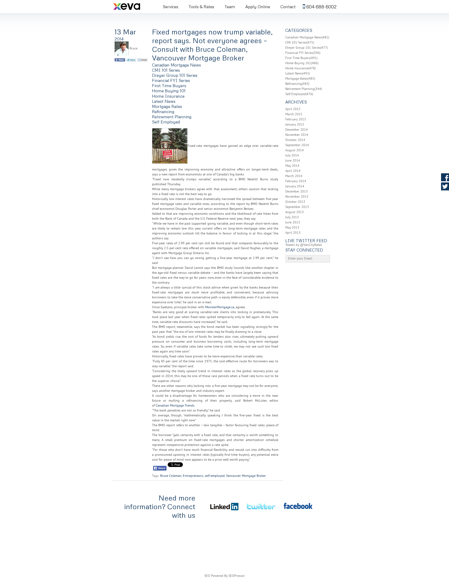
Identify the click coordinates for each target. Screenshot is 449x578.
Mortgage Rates (167, 106)
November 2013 (296, 197)
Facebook (445, 177)
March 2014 (293, 176)
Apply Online (257, 6)
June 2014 (292, 161)
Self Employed (166, 121)
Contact (288, 6)
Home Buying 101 (168, 90)
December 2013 (296, 192)
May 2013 (292, 228)
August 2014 (294, 150)
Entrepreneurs (193, 476)
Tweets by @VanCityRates (303, 245)
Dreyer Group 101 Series (174, 75)
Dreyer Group (332, 536)
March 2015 (293, 114)
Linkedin (445, 196)
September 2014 (297, 145)
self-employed (215, 476)
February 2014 (295, 181)
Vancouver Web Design (296, 550)
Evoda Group (327, 550)
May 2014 (292, 166)
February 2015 (295, 120)
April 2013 (293, 233)
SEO (207, 576)
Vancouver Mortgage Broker (246, 476)
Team (229, 6)
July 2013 (292, 217)
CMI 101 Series (166, 70)
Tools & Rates (201, 6)
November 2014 (296, 135)
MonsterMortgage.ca (219, 307)
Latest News (163, 101)
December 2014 (296, 130)
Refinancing (163, 111)
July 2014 (292, 156)
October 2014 (295, 140)
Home (118, 530)
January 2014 (294, 187)
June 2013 (292, 223)
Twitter (445, 186)
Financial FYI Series (171, 80)
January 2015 (294, 125)
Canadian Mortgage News (176, 64)
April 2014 (293, 171)
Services (170, 6)
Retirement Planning (172, 116)
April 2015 (293, 109)
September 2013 (297, 207)
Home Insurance (168, 96)
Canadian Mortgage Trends (175, 406)
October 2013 (295, 202)
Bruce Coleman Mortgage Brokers (132, 6)
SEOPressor (236, 576)
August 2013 (294, 212)
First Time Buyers (169, 85)
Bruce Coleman (170, 476)
